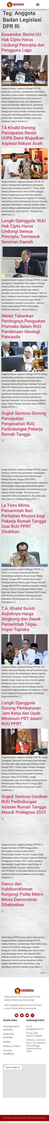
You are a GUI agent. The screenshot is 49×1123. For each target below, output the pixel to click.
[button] (37, 4)
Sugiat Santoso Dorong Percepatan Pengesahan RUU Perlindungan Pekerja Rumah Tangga (23, 424)
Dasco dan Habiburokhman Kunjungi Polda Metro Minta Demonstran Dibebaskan (22, 894)
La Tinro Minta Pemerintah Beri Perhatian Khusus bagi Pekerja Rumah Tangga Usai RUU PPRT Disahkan (23, 518)
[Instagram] (32, 1015)
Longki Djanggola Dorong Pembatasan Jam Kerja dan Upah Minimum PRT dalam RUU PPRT (21, 713)
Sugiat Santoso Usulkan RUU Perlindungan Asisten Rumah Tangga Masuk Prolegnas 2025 (24, 804)
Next (44, 973)
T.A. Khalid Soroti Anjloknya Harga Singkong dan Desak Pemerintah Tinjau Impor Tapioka (21, 619)
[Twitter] (22, 1015)
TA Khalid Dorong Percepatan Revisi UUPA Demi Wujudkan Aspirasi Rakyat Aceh (22, 135)
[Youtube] (27, 1015)
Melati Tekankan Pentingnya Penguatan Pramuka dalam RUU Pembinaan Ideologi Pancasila (23, 326)
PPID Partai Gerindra (36, 1118)
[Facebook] (16, 1015)
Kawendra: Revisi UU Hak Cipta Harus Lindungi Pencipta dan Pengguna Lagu (23, 42)
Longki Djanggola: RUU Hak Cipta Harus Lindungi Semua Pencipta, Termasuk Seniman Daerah (23, 231)
